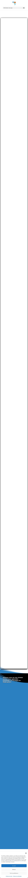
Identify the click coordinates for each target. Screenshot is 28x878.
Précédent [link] (14, 534)
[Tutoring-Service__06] (9, 47)
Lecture (4, 787)
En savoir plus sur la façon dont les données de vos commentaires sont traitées (14, 664)
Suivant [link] (20, 534)
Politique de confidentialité (17, 876)
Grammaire (4, 789)
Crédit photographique (7, 808)
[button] (26, 853)
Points (9, 763)
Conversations (5, 791)
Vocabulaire (5, 785)
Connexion (4, 801)
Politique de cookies (9, 876)
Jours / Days (14, 587)
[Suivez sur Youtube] (4, 685)
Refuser (14, 869)
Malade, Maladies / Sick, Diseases (14, 605)
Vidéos (4, 793)
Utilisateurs (5, 763)
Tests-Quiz (4, 794)
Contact (4, 810)
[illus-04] (14, 40)
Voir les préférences (14, 873)
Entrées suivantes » (21, 610)
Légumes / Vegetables (14, 595)
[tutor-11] (14, 107)
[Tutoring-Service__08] (9, 63)
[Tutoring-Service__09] (9, 80)
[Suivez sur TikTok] (9, 685)
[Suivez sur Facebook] (7, 685)
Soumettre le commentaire (14, 656)
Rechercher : (11, 517)
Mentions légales (6, 803)
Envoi (22, 843)
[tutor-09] (11, 97)
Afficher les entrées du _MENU (8, 514)
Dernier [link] (24, 534)
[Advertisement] (14, 706)
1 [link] (17, 534)
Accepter (14, 865)
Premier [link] (9, 534)
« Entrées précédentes (7, 610)
